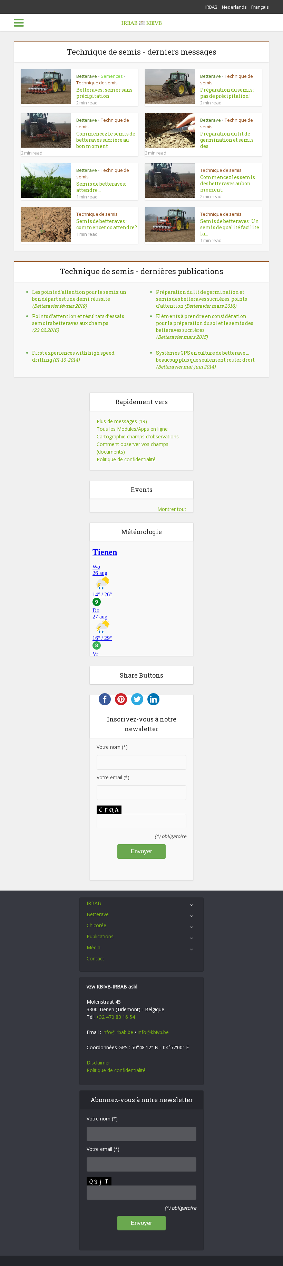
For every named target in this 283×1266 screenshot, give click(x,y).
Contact (95, 958)
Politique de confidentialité (126, 459)
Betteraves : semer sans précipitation (104, 92)
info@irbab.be (118, 1032)
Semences (112, 76)
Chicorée (96, 925)
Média (93, 947)
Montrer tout (171, 509)
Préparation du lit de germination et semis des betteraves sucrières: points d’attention (201, 299)
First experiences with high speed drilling (73, 356)
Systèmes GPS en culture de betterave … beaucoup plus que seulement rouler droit (205, 360)
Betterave (86, 76)
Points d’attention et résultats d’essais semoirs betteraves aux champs (78, 323)
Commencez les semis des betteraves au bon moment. (227, 183)
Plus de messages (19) (122, 421)
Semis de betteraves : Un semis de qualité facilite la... (229, 227)
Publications (100, 936)
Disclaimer (98, 1062)
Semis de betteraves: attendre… (101, 186)
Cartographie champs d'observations (138, 436)
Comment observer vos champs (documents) (132, 448)
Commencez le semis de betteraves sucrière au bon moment (105, 139)
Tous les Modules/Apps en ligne (132, 429)
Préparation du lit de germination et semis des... (227, 139)
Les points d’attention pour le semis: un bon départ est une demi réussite (79, 299)
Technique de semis (97, 83)
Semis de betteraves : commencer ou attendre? (106, 224)
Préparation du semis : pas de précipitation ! (227, 92)
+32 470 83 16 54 (115, 1017)
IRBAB (211, 7)
